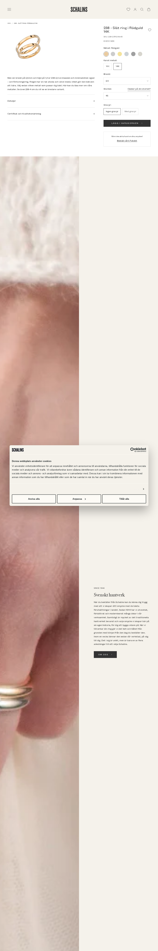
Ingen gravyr (112, 111)
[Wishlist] (128, 9)
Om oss (103, 655)
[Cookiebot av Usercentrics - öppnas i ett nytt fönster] (132, 450)
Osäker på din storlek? (139, 89)
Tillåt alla (124, 498)
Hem (9, 23)
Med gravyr (130, 111)
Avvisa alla (34, 498)
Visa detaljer (133, 489)
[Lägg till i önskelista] (150, 30)
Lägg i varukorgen (125, 123)
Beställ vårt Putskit (127, 141)
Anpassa (77, 498)
